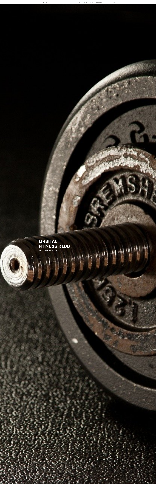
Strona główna (43, 2)
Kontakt (114, 2)
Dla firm (107, 2)
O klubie (79, 2)
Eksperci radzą (99, 2)
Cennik (85, 2)
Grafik (91, 2)
